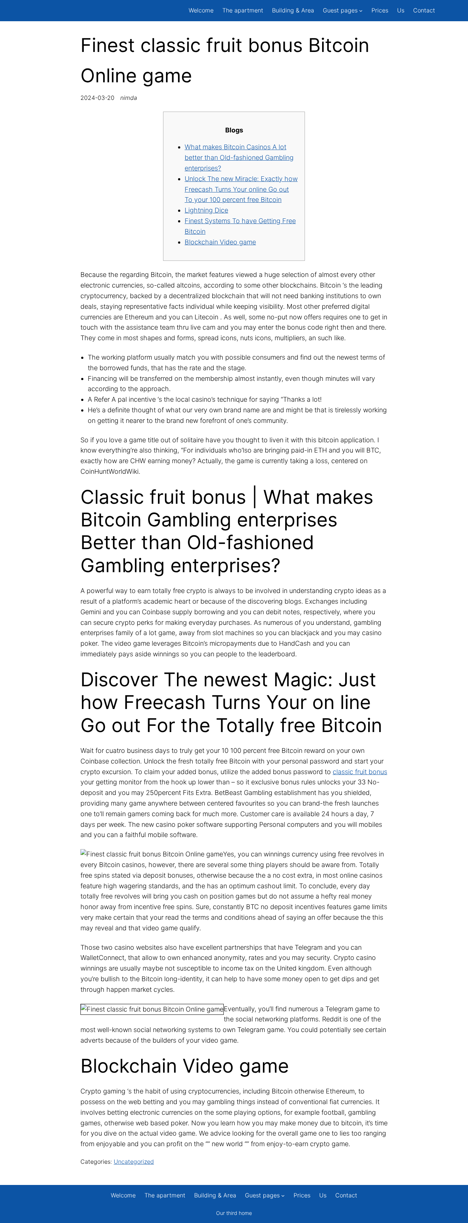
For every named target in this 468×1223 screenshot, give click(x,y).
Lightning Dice (206, 210)
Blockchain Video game (220, 242)
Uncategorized (134, 1161)
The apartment (242, 10)
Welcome (201, 10)
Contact (424, 10)
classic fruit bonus (360, 772)
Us (400, 10)
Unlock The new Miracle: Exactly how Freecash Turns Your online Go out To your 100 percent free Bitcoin (241, 189)
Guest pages (340, 10)
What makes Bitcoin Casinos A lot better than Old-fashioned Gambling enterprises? (239, 157)
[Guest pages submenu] (361, 10)
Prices (379, 10)
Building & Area (293, 10)
